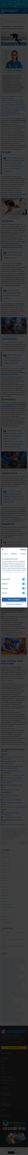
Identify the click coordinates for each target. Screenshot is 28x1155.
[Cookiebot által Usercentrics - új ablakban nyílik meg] (20, 550)
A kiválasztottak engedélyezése (14, 604)
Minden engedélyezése (14, 599)
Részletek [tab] (14, 553)
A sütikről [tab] (22, 553)
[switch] (24, 584)
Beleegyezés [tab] (5, 553)
